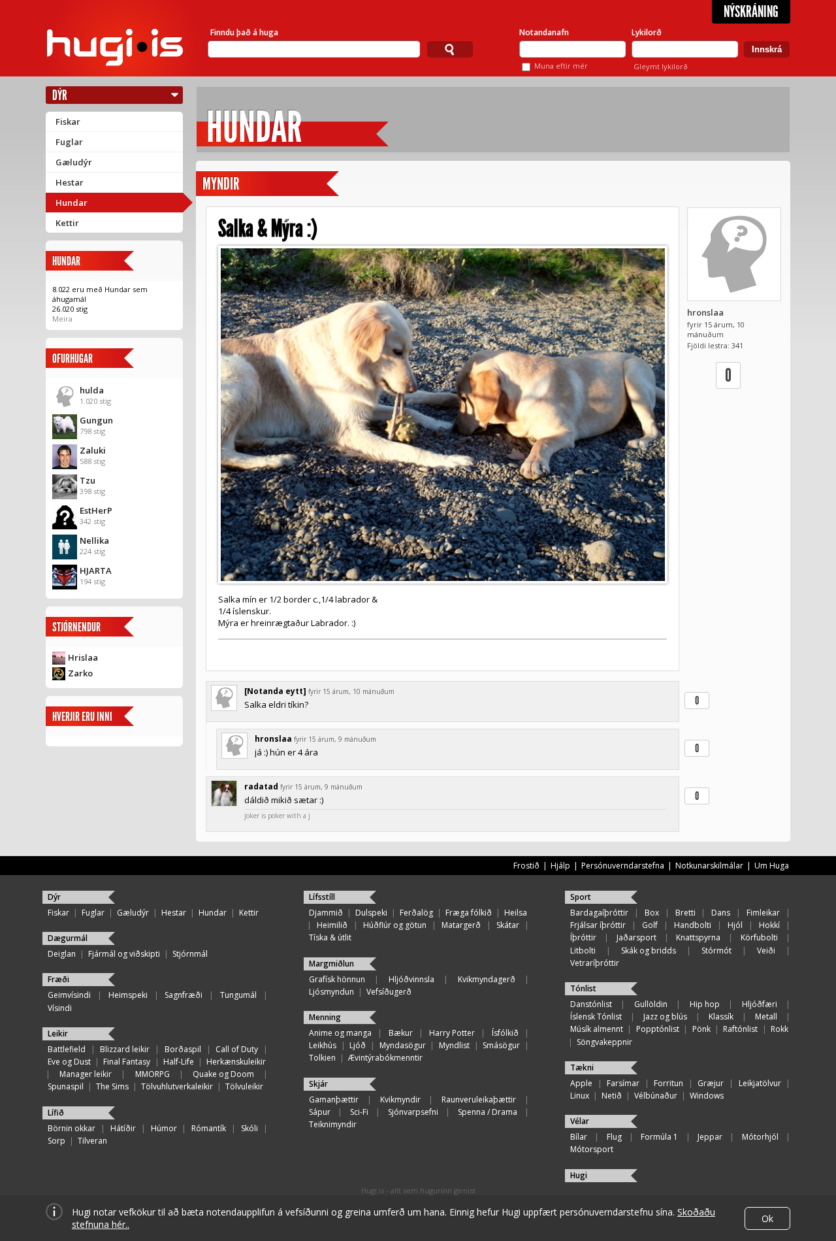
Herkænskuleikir (236, 1061)
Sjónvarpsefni (413, 1111)
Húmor (164, 1128)
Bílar (578, 1136)
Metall (766, 1016)
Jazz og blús (665, 1016)
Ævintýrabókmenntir (385, 1057)
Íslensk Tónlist (596, 1016)
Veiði (766, 950)
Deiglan (62, 953)
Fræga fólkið (468, 912)
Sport (580, 896)
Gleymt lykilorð (661, 66)
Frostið (526, 865)
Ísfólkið (505, 1032)
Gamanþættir (334, 1099)
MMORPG (152, 1074)
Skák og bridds (648, 950)
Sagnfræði (183, 995)
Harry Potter (452, 1032)
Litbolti (583, 950)
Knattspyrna (698, 937)
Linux (579, 1095)
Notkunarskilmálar (709, 865)
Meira (62, 318)
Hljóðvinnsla (411, 979)
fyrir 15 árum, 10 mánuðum (351, 691)
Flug (614, 1136)
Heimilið (332, 925)
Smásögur (501, 1045)
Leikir (58, 1033)
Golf (650, 925)
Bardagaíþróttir (599, 912)
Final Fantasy (126, 1061)
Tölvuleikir (244, 1086)
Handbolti (692, 925)
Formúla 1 (659, 1136)
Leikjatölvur (760, 1083)
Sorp (56, 1140)
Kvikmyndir (400, 1099)
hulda (92, 390)
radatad (261, 786)
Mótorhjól (760, 1136)
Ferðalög (416, 912)
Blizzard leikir (125, 1049)
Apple (581, 1083)
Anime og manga (340, 1032)
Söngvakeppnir (604, 1042)
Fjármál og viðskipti (124, 953)
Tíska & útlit (330, 937)
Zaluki (93, 450)
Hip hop (705, 1004)
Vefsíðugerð (388, 991)
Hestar (70, 182)
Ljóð (357, 1045)
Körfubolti (759, 937)
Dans (720, 912)
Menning (325, 1017)
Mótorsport (591, 1149)
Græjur (711, 1083)
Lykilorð (647, 32)
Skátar (507, 925)
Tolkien (322, 1057)
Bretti (685, 912)
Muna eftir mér (561, 66)
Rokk (779, 1028)
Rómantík (208, 1128)
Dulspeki (371, 912)
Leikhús (322, 1045)
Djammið (326, 912)
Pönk (701, 1028)
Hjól (735, 925)
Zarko (80, 673)
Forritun (668, 1083)
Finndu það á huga (244, 32)
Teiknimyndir (333, 1124)
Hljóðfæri (759, 1004)
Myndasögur (402, 1045)
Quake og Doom (223, 1074)
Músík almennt (596, 1028)
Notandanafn (544, 32)
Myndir (220, 184)
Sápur (319, 1111)
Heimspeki (128, 995)
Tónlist (583, 988)
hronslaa (705, 312)
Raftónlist (740, 1028)
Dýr (59, 95)
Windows (707, 1095)
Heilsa (515, 912)
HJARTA (96, 570)
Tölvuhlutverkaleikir (177, 1086)
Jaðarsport (636, 937)
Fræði (58, 979)
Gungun (96, 420)
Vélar (579, 1121)
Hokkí (769, 925)
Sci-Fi (359, 1111)
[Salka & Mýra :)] (442, 415)
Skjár (318, 1083)
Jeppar (710, 1136)
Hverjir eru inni (82, 716)
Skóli (249, 1128)
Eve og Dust (69, 1061)
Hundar (72, 202)
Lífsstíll (322, 896)
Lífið (56, 1112)
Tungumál (238, 995)
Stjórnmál (190, 953)
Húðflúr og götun (394, 925)
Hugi (578, 1175)
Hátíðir (123, 1128)
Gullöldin (650, 1004)
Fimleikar (763, 912)
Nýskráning (751, 12)
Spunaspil (66, 1086)
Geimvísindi (69, 995)
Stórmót (716, 950)
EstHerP (96, 510)
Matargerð (461, 925)
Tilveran (92, 1140)
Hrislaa (83, 657)
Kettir (67, 223)
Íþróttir (583, 937)
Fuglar (69, 142)
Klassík (721, 1016)
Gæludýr (74, 162)
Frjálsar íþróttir (598, 925)
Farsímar (623, 1083)
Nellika (94, 540)
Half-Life (178, 1061)
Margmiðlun (331, 963)
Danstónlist (591, 1004)
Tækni (582, 1067)
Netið (612, 1095)
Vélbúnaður (655, 1095)
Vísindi (60, 1008)
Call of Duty (237, 1049)
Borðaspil (183, 1049)
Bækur (401, 1032)
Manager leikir (85, 1074)
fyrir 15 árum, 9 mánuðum (335, 739)
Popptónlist (657, 1028)
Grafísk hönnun (337, 979)
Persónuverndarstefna (622, 865)
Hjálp (560, 865)
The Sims (112, 1086)
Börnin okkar (71, 1128)
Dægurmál (68, 938)
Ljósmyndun (331, 991)
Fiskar (68, 121)
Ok (767, 1218)
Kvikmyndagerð (486, 979)
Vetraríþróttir (594, 962)
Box (652, 912)
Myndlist (454, 1045)
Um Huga (771, 865)
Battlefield (67, 1049)
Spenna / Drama (487, 1111)
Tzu (87, 480)
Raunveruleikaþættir (479, 1099)
